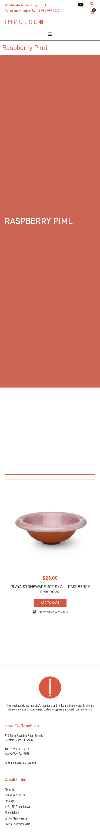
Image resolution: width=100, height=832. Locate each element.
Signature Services (15, 795)
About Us (9, 789)
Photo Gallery (12, 812)
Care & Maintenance (16, 818)
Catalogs (9, 801)
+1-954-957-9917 (19, 749)
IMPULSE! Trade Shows (17, 806)
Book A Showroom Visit (17, 824)
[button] (92, 3)
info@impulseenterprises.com (21, 762)
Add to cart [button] (50, 603)
